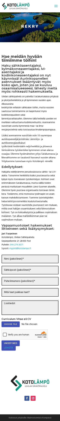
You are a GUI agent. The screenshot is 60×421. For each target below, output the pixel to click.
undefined (10, 343)
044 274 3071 (16, 244)
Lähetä (8, 347)
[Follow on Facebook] (26, 398)
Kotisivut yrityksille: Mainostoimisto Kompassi (30, 417)
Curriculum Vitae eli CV (16, 319)
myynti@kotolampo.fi (20, 248)
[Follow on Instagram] (33, 398)
